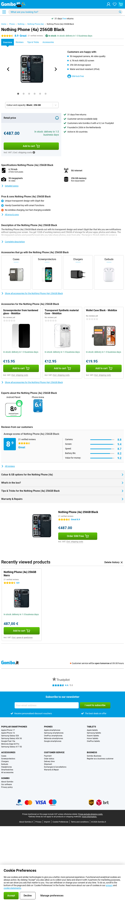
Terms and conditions (80, 822)
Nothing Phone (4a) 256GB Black (60, 24)
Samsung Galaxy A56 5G (11, 738)
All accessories (7, 772)
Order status (49, 759)
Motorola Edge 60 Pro (10, 744)
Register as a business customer (100, 759)
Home (3, 24)
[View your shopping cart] (121, 4)
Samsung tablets (94, 733)
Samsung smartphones (53, 733)
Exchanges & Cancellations (55, 767)
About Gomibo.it (26, 822)
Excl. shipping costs (20, 375)
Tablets (91, 726)
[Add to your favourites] (57, 118)
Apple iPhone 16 (8, 733)
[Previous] (8, 69)
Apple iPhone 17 (8, 730)
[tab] (18, 94)
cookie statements (12, 888)
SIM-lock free (78, 76)
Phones (48, 726)
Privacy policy (7, 787)
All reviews (10, 466)
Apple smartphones (52, 730)
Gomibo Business (94, 756)
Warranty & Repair (51, 770)
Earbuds (4, 764)
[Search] (120, 12)
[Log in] (108, 4)
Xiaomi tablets (93, 736)
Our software (6, 784)
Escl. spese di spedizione (22, 637)
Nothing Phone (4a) (35, 24)
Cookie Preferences (60, 822)
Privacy (38, 822)
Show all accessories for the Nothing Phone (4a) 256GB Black (34, 293)
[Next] (55, 69)
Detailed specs (11, 186)
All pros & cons (12, 214)
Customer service (54, 752)
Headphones (6, 767)
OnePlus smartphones (53, 736)
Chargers (5, 761)
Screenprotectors (8, 759)
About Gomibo (7, 782)
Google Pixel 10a (8, 741)
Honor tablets (92, 738)
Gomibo (5, 778)
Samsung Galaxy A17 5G (11, 747)
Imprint (47, 822)
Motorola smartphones (53, 738)
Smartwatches (7, 770)
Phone (12, 24)
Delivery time (49, 761)
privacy (109, 885)
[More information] (34, 152)
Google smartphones (52, 741)
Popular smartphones (14, 726)
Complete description (15, 241)
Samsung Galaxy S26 (10, 736)
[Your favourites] (115, 4)
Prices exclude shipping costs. (90, 814)
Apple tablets (92, 730)
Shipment (48, 764)
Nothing (21, 24)
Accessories (8, 752)
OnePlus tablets (93, 741)
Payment (48, 756)
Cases (3, 756)
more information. (89, 817)
